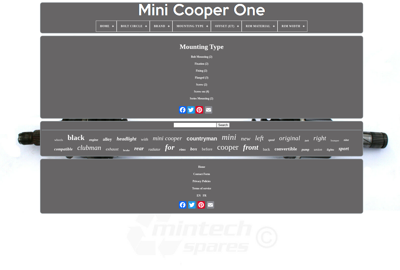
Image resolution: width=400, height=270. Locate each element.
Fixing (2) (201, 70)
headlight (126, 139)
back (266, 149)
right (319, 138)
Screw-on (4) (201, 91)
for (170, 147)
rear (139, 148)
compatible (63, 149)
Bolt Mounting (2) (201, 56)
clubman (89, 147)
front (250, 147)
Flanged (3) (201, 77)
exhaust (112, 149)
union (318, 149)
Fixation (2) (201, 63)
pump (305, 149)
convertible (286, 148)
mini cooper (167, 138)
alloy (107, 139)
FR (204, 195)
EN (199, 195)
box (193, 148)
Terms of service (201, 188)
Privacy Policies (202, 181)
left (259, 138)
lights (330, 149)
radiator (154, 149)
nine (346, 140)
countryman (202, 139)
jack (307, 140)
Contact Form (201, 174)
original (289, 138)
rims (182, 149)
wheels (58, 140)
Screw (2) (201, 84)
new (245, 138)
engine (93, 140)
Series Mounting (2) (201, 98)
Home (201, 166)
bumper (335, 140)
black (76, 137)
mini (229, 137)
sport (344, 148)
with (144, 139)
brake (126, 150)
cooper (227, 147)
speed (271, 140)
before (207, 149)
